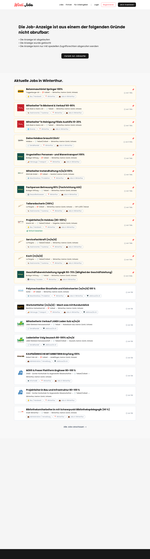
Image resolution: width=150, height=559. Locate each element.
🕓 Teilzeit (50, 109)
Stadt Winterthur (32, 413)
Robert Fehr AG (31, 357)
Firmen (69, 4)
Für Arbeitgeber (81, 4)
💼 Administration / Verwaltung (39, 361)
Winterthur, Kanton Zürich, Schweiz (65, 92)
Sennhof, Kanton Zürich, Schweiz (62, 174)
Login (96, 5)
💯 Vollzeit (46, 92)
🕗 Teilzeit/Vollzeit (41, 141)
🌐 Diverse (31, 129)
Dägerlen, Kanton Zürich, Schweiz (65, 223)
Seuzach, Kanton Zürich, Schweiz (81, 341)
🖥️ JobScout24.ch (93, 296)
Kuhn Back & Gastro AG (34, 109)
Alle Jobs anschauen (74, 426)
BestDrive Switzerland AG (35, 308)
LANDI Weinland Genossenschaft (38, 325)
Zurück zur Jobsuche (75, 56)
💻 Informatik (32, 381)
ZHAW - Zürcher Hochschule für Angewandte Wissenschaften (48, 374)
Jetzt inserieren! (127, 4)
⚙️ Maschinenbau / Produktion (38, 178)
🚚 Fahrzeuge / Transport (36, 162)
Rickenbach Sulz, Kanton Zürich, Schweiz (77, 325)
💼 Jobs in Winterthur (67, 96)
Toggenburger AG (32, 92)
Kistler (28, 292)
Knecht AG (30, 223)
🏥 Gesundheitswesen (35, 194)
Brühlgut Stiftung (32, 158)
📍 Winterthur (50, 96)
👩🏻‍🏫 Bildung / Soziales (35, 279)
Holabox (29, 141)
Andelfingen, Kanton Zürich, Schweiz (63, 357)
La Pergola (30, 207)
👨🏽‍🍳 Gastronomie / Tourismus (38, 113)
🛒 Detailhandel (33, 145)
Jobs (61, 4)
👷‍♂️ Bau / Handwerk (34, 96)
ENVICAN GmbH (31, 174)
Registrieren (108, 4)
